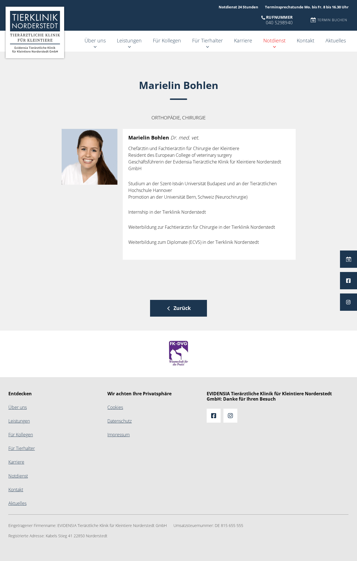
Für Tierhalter (207, 41)
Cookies (115, 407)
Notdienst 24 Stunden (238, 7)
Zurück (182, 308)
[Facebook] (348, 280)
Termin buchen (332, 20)
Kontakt (305, 41)
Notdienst (274, 41)
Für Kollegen (167, 41)
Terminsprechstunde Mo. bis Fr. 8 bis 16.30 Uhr (307, 7)
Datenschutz (119, 421)
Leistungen (129, 41)
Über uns (95, 41)
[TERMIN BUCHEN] (348, 259)
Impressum (118, 434)
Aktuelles (335, 41)
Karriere (243, 41)
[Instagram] (348, 302)
